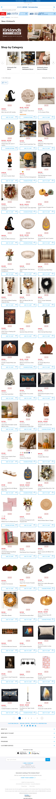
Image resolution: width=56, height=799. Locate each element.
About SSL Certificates (28, 798)
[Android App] (34, 753)
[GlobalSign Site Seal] (28, 796)
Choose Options (27, 117)
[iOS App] (22, 753)
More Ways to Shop (7, 733)
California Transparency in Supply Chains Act (28, 792)
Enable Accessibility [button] (28, 2)
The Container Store (20, 0)
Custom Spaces (13, 723)
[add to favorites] (16, 116)
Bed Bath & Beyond (30, 0)
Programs (4, 741)
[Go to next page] (42, 718)
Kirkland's (38, 0)
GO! (48, 759)
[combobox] (27, 10)
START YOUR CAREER (27, 777)
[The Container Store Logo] (28, 7)
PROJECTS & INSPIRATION (39, 723)
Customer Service (7, 745)
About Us (4, 729)
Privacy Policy (24, 786)
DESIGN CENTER (25, 723)
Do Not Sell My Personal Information (23, 783)
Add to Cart (9, 117)
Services (4, 737)
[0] (54, 7)
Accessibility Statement (35, 783)
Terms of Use (32, 786)
